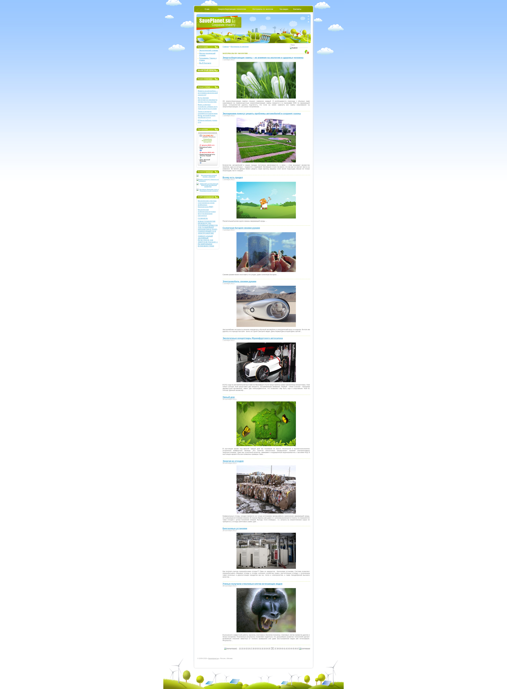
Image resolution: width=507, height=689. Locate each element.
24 (244, 648)
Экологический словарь (208, 50)
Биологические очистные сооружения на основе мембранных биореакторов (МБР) (207, 204)
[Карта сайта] (308, 21)
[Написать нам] (308, 19)
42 (287, 648)
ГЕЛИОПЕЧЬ (203, 218)
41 (284, 648)
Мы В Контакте (205, 63)
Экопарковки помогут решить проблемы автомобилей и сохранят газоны (262, 113)
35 (269, 648)
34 (267, 648)
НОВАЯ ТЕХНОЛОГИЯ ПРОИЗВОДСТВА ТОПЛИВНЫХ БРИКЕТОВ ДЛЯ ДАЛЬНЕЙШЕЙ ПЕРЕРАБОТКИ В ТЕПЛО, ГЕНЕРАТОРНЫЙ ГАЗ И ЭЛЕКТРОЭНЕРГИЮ (208, 227)
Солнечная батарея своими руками (241, 228)
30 (258, 648)
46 (296, 648)
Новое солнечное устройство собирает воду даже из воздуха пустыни (208, 107)
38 (278, 648)
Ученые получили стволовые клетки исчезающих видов (252, 584)
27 (251, 648)
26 (249, 648)
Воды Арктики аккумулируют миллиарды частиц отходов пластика (207, 100)
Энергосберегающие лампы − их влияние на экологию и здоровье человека (263, 58)
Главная (226, 47)
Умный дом (229, 397)
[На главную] (308, 17)
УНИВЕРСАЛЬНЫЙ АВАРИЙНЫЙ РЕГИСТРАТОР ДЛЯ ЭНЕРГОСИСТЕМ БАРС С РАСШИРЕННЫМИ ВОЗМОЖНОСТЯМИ (208, 241)
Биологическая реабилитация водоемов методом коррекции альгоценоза (207, 213)
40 (282, 648)
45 (293, 648)
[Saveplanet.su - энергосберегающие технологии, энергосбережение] (218, 23)
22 (240, 648)
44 (291, 648)
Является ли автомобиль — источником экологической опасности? (208, 93)
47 (298, 648)
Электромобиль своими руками (239, 281)
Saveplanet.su (213, 658)
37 (275, 648)
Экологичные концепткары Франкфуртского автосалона (253, 338)
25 (247, 648)
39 (280, 648)
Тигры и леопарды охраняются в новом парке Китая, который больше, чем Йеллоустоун (208, 114)
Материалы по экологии (240, 47)
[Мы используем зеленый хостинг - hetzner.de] (208, 176)
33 (265, 648)
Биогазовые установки (235, 528)
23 (242, 648)
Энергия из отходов (233, 461)
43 (289, 648)
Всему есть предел (233, 177)
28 (253, 648)
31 (260, 648)
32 (262, 648)
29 (256, 648)
